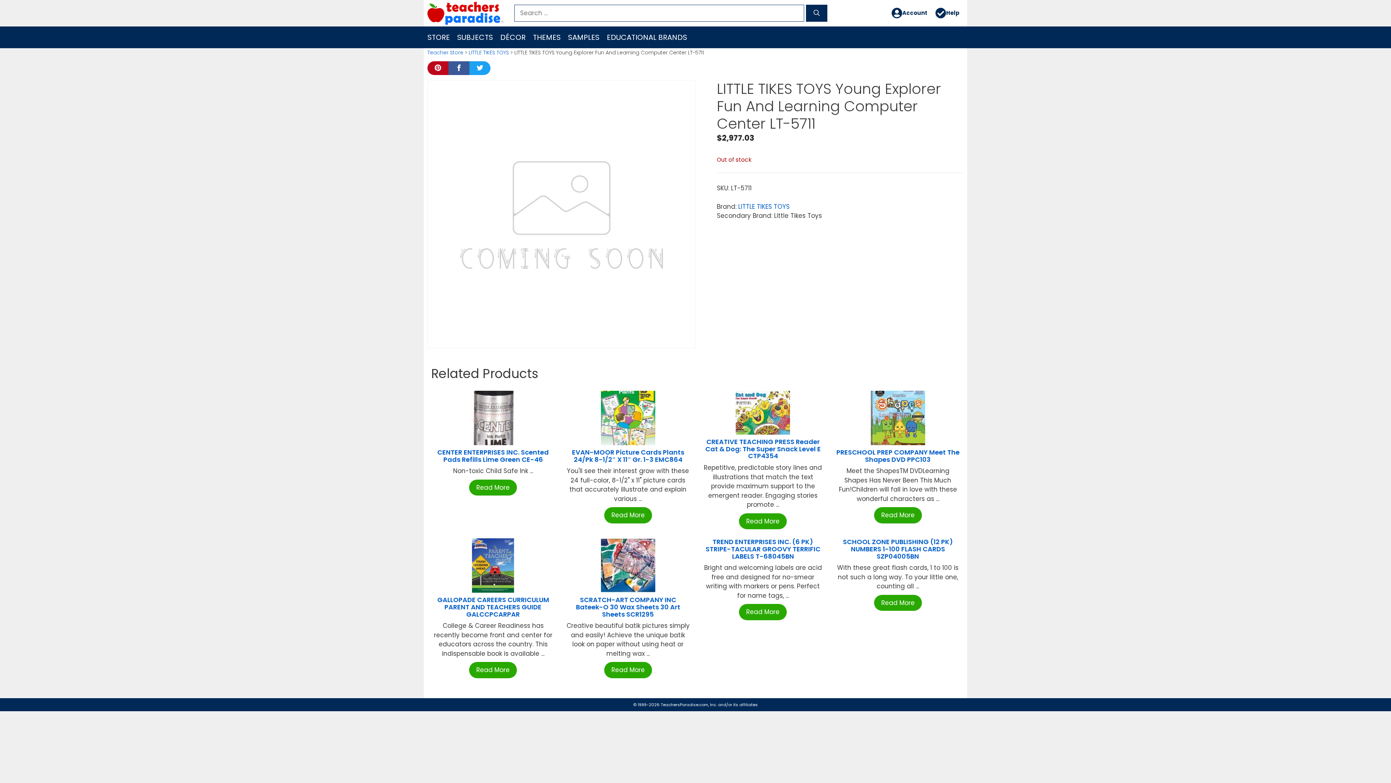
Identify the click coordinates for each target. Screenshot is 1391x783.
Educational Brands (647, 37)
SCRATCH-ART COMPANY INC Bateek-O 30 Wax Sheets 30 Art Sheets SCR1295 (628, 607)
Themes (547, 37)
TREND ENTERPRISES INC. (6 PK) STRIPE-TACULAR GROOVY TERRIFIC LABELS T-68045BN (763, 549)
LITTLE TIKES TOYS (489, 52)
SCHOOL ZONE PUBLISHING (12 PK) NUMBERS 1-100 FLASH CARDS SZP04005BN (898, 549)
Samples (584, 37)
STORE (438, 37)
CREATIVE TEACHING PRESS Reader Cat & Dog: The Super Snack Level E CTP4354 (763, 449)
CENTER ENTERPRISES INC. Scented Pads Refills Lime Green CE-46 (493, 456)
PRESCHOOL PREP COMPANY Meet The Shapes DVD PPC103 (898, 456)
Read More (493, 487)
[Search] (816, 13)
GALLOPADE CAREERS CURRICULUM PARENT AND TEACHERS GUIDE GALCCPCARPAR (493, 607)
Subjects (475, 37)
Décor (513, 37)
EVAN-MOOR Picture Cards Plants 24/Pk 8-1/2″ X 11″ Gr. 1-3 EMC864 (628, 456)
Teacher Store (445, 52)
